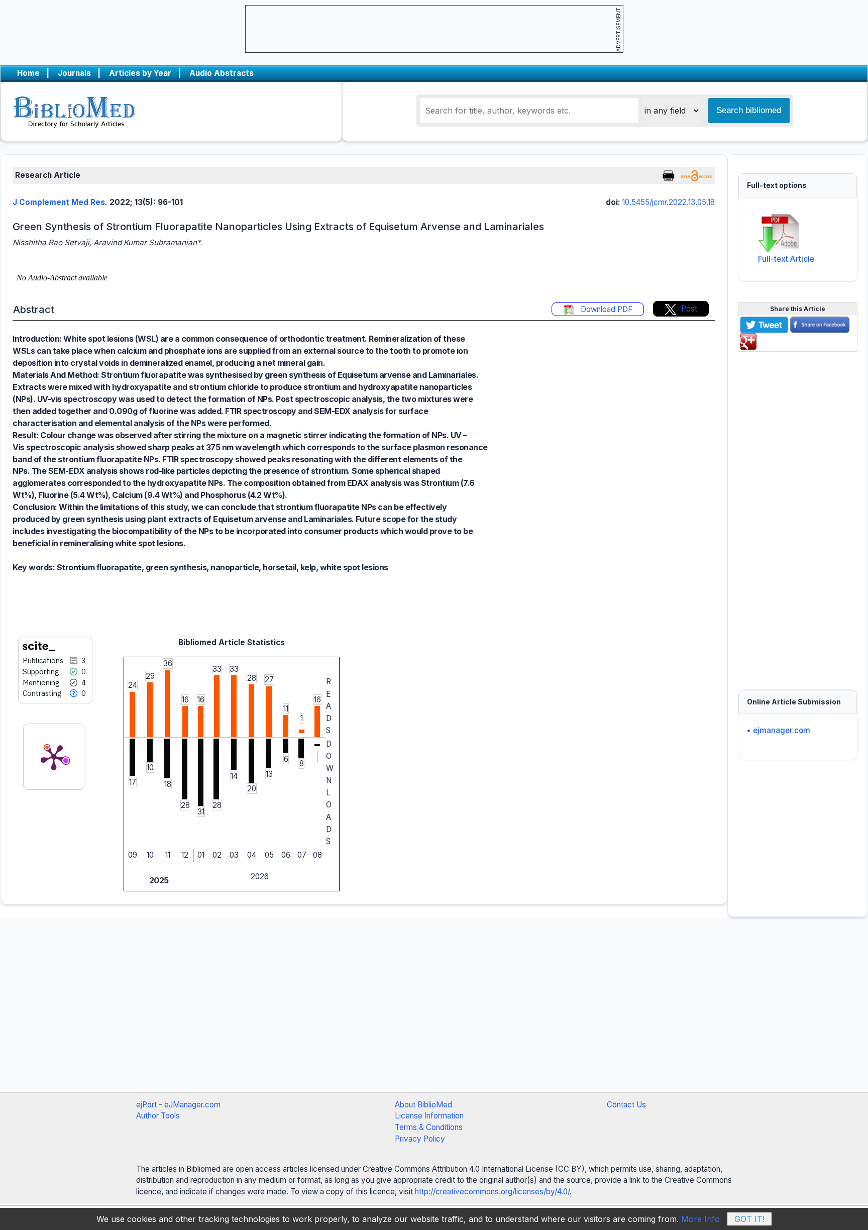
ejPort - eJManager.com (178, 1104)
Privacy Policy (420, 1139)
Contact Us (626, 1104)
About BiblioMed (423, 1104)
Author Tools (158, 1115)
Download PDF (605, 309)
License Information (429, 1115)
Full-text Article (786, 259)
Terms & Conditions (429, 1127)
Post (689, 309)
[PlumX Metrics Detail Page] (54, 757)
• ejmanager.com (778, 730)
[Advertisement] (797, 514)
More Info (700, 1219)
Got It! (749, 1219)
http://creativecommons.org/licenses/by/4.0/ (492, 1191)
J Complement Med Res (59, 202)
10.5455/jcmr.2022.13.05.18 (668, 202)
